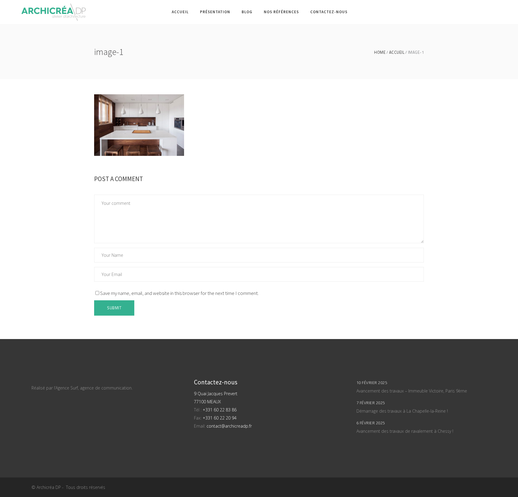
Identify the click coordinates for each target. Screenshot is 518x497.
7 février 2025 (370, 402)
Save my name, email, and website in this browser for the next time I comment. (179, 293)
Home (380, 52)
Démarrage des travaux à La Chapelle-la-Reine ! (402, 411)
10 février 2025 (371, 382)
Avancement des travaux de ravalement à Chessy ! (404, 431)
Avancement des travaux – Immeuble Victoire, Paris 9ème (411, 391)
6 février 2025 (370, 423)
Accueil (397, 52)
